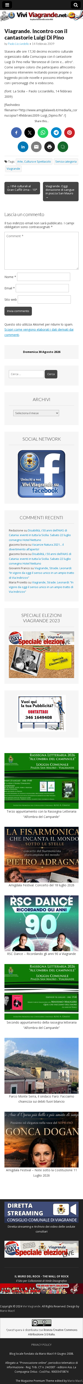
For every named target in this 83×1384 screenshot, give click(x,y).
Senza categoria (66, 161)
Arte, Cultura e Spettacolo (34, 161)
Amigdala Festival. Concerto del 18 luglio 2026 (41, 885)
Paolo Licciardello (18, 44)
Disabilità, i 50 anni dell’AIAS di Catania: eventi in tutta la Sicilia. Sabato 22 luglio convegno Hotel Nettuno (40, 535)
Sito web (10, 299)
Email (9, 288)
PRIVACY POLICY (41, 1345)
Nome (10, 277)
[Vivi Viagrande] (41, 16)
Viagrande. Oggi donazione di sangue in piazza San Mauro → (60, 191)
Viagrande (13, 169)
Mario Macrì (7, 1311)
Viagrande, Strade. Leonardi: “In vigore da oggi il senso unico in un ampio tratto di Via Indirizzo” (41, 573)
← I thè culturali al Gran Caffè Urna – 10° (22, 188)
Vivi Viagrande (32, 1306)
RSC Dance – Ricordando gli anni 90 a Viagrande (41, 954)
